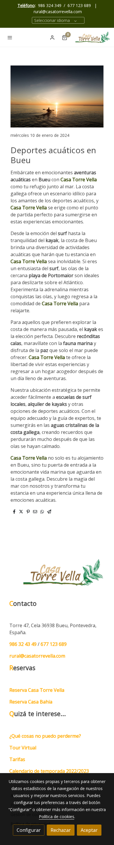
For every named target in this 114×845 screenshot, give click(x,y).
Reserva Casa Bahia (30, 702)
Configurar (29, 830)
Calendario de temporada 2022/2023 (49, 771)
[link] (92, 37)
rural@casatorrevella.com (58, 11)
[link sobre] (57, 576)
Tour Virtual (22, 747)
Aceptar (89, 830)
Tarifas (17, 759)
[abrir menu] (10, 37)
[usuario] (52, 37)
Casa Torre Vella (79, 179)
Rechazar (61, 830)
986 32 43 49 (23, 644)
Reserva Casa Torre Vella (36, 690)
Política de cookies (56, 816)
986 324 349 (49, 5)
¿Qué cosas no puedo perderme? (45, 736)
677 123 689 (79, 5)
